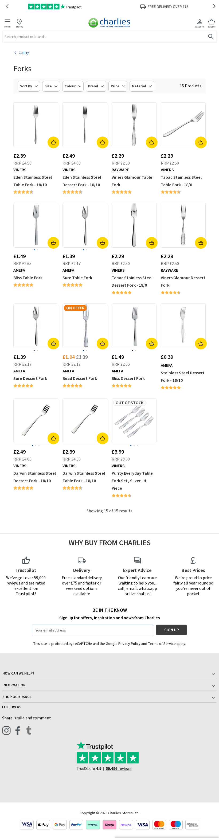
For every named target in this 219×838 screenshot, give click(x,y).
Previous (7, 6)
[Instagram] (6, 730)
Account (199, 26)
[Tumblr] (29, 730)
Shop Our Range (17, 697)
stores (19, 26)
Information (14, 685)
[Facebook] (17, 730)
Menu (7, 26)
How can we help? (18, 673)
